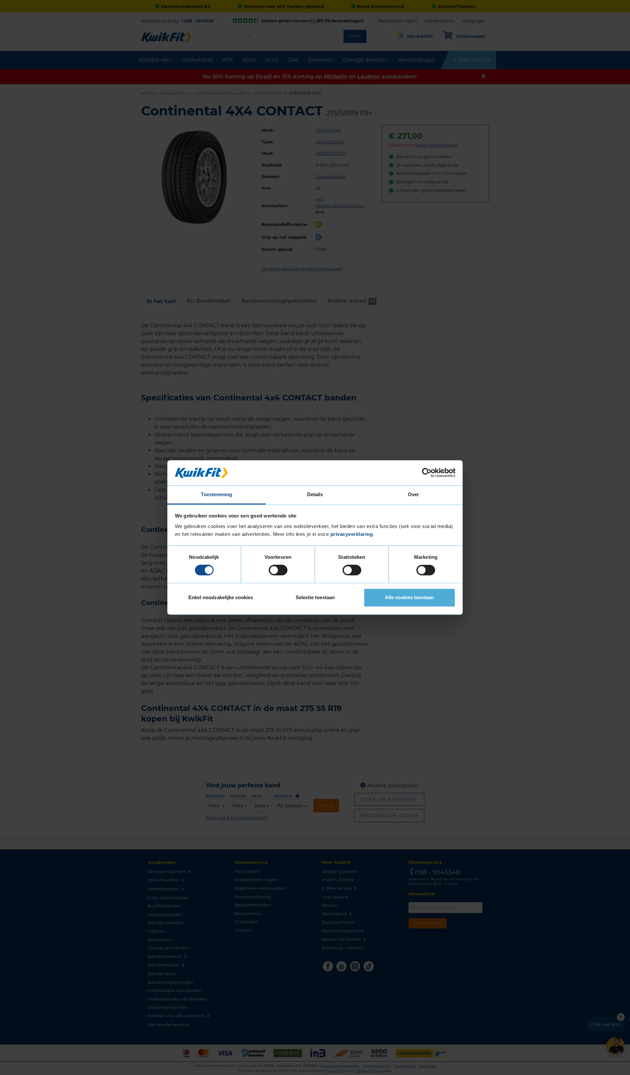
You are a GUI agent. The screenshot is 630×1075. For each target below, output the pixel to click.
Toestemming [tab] (216, 494)
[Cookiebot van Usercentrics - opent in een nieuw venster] (426, 473)
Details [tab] (315, 494)
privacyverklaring (351, 534)
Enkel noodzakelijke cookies (220, 597)
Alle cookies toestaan (409, 597)
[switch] (278, 570)
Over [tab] (413, 494)
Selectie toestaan (315, 597)
